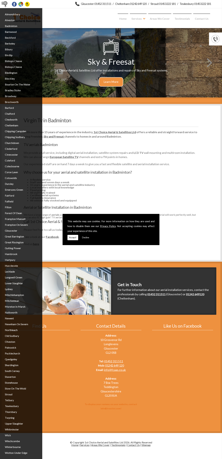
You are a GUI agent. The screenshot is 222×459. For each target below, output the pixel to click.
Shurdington (11, 365)
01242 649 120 (114, 365)
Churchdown (12, 142)
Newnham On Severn (16, 324)
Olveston (10, 341)
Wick (8, 435)
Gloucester (11, 230)
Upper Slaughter (14, 423)
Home (123, 18)
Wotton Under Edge (16, 452)
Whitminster (12, 429)
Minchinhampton (14, 294)
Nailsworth (11, 312)
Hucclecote (11, 265)
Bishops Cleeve (13, 61)
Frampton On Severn (16, 224)
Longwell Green (13, 277)
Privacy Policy (108, 226)
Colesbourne (12, 166)
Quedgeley (11, 359)
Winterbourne (13, 446)
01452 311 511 (113, 361)
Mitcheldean (12, 300)
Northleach (11, 330)
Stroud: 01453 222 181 (163, 4)
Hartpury (10, 259)
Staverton (10, 376)
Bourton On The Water (17, 84)
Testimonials (182, 18)
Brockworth (12, 101)
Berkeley (10, 43)
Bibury (9, 49)
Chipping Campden (15, 131)
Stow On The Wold (15, 388)
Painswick (10, 347)
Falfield (9, 201)
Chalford (10, 113)
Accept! (73, 237)
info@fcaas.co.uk (115, 370)
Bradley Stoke (13, 90)
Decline (85, 237)
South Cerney (12, 370)
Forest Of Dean (13, 213)
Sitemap (146, 444)
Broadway (10, 96)
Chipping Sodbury (15, 137)
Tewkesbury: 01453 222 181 (195, 4)
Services (136, 18)
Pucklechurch (12, 353)
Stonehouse (11, 382)
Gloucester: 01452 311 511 (96, 4)
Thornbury (11, 411)
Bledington (11, 72)
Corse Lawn (11, 172)
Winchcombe (12, 441)
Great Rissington (14, 242)
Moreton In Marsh (15, 306)
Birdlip (9, 55)
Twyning (9, 417)
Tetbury (9, 400)
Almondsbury (12, 14)
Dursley (9, 183)
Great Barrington (14, 236)
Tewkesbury (12, 406)
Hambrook (11, 253)
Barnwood (11, 31)
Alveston (10, 20)
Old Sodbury (12, 335)
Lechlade (10, 271)
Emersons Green (14, 189)
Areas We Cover (160, 18)
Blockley (10, 78)
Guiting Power (13, 248)
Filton (8, 207)
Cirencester (11, 154)
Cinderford (11, 148)
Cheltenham (11, 125)
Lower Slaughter (14, 283)
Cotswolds (11, 177)
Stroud (8, 394)
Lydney (9, 289)
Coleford (10, 160)
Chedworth (11, 119)
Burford (9, 107)
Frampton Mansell (15, 218)
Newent (9, 318)
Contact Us (202, 18)
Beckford (10, 37)
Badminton (11, 25)
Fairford (9, 195)
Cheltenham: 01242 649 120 (131, 4)
